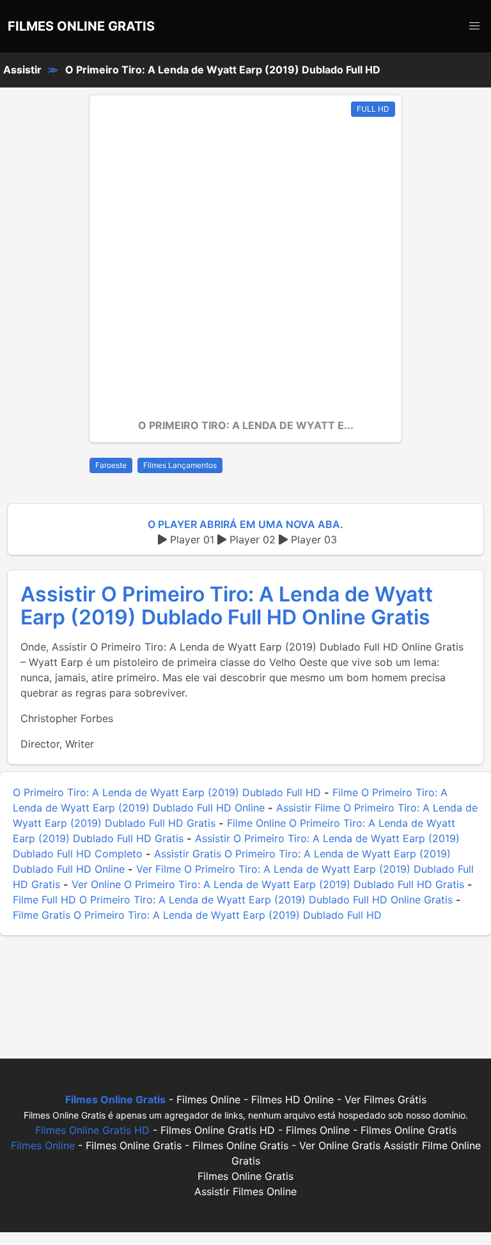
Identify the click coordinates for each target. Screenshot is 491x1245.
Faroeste (111, 465)
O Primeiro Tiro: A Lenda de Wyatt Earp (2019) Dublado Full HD (222, 69)
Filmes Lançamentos (180, 465)
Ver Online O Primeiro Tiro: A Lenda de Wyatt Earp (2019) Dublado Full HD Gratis (268, 884)
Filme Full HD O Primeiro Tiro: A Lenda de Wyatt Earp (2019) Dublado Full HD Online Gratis (233, 899)
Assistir (22, 69)
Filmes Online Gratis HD (92, 1130)
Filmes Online (43, 1145)
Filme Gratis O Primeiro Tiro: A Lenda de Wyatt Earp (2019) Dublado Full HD (197, 915)
